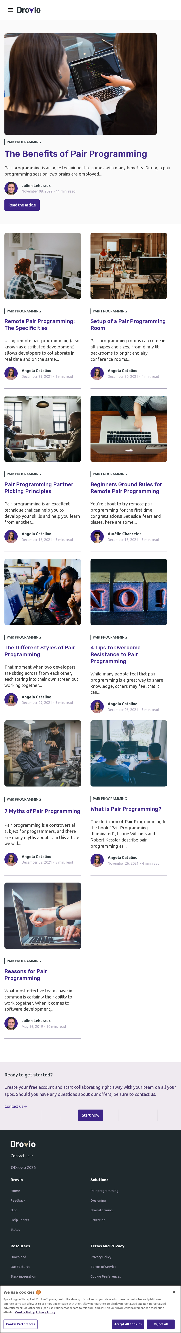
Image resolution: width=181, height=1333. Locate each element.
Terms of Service (103, 1267)
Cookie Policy (25, 1312)
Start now (90, 1115)
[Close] (174, 1292)
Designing (98, 1200)
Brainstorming (101, 1210)
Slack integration (23, 1276)
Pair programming (104, 1191)
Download (18, 1257)
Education (98, 1220)
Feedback (18, 1200)
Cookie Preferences (105, 1276)
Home (15, 1191)
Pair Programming (24, 142)
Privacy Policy (100, 1257)
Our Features (20, 1267)
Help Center (20, 1220)
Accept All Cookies (128, 1323)
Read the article (22, 205)
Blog (14, 1210)
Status (15, 1229)
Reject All (161, 1323)
